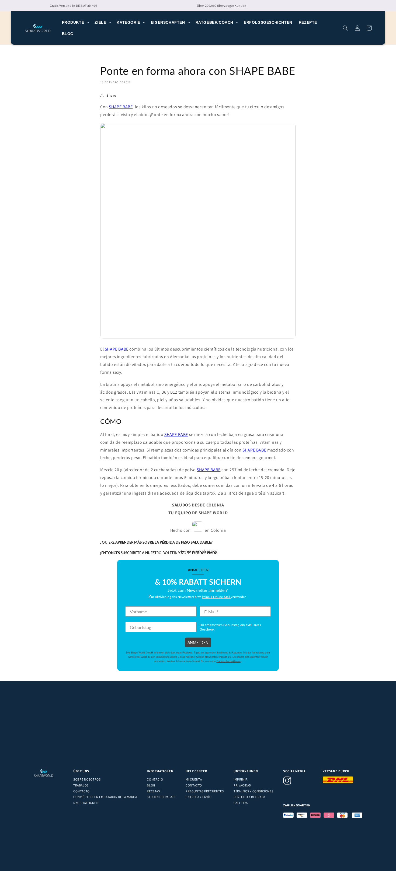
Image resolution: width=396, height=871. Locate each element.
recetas (153, 791)
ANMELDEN (198, 642)
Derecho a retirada (249, 797)
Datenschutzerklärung (229, 661)
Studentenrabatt (161, 797)
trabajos (81, 785)
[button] (75, 22)
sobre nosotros (86, 779)
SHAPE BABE (121, 107)
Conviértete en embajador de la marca (105, 797)
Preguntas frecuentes (205, 791)
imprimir (241, 779)
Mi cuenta (194, 779)
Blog (151, 785)
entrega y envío (198, 797)
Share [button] (111, 95)
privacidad (242, 785)
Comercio (155, 779)
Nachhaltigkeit (86, 803)
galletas (241, 803)
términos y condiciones (253, 791)
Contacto (81, 791)
